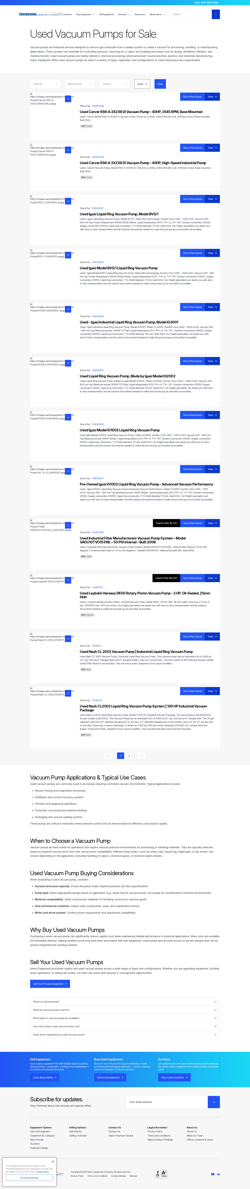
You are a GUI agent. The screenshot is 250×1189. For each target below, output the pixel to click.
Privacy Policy (155, 1131)
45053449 (98, 157)
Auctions (67, 14)
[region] (29, 1172)
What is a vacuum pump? (46, 1001)
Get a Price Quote (192, 96)
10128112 (97, 700)
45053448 (98, 105)
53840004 (98, 316)
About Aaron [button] (156, 14)
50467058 (98, 532)
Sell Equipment (106, 14)
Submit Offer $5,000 (166, 578)
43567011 (97, 587)
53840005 (98, 370)
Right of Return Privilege (160, 1139)
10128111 (96, 645)
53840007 (98, 478)
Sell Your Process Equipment (48, 983)
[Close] (53, 1161)
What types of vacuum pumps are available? (56, 1018)
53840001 (97, 208)
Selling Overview (78, 1135)
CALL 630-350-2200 (206, 2)
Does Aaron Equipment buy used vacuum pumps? (59, 1034)
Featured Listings (39, 1147)
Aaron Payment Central (121, 1135)
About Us (192, 1131)
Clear (160, 83)
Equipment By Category (42, 1135)
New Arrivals (37, 1139)
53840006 (98, 424)
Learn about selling (43, 1077)
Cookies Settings (29, 1178)
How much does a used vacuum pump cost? (56, 1026)
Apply (140, 83)
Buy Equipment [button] (83, 14)
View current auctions (172, 1077)
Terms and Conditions (159, 1135)
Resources (140, 14)
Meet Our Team (195, 1135)
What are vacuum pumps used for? (51, 1009)
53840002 (98, 262)
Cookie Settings (118, 1176)
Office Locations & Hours (200, 1139)
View (210, 96)
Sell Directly (75, 1131)
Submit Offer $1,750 (166, 523)
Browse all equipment (108, 1077)
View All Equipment (40, 1131)
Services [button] (122, 14)
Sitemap (133, 1176)
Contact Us (114, 1131)
